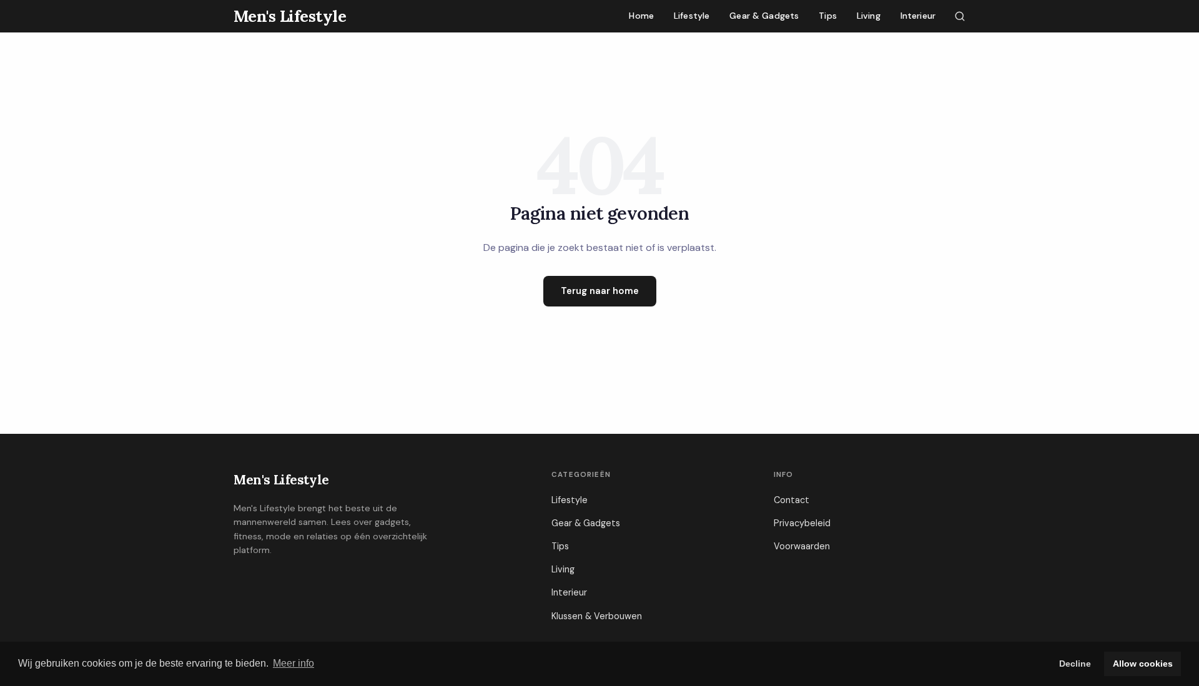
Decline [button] (1075, 664)
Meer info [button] (293, 663)
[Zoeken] (959, 16)
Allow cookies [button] (1143, 664)
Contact (791, 500)
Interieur (917, 15)
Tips (828, 15)
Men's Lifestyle (281, 479)
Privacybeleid (802, 523)
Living (869, 15)
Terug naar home (600, 291)
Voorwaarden (802, 546)
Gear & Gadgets (764, 15)
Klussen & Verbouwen (596, 616)
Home (641, 15)
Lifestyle (691, 15)
